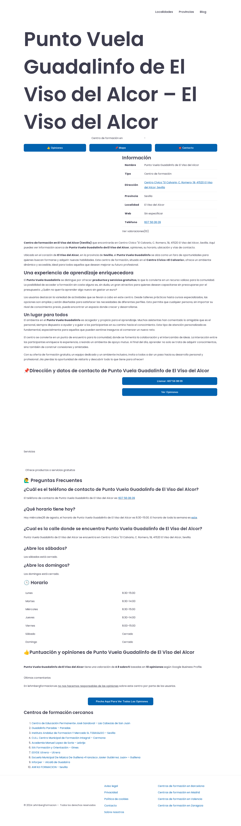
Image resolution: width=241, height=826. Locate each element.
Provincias (186, 12)
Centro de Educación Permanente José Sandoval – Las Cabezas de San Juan (81, 723)
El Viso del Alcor (133, 138)
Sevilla (150, 138)
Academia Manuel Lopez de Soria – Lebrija (58, 743)
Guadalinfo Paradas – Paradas (51, 728)
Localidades (164, 12)
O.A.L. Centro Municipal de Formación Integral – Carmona (68, 738)
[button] (214, 12)
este (194, 517)
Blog (203, 12)
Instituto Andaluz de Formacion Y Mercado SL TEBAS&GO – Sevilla (73, 733)
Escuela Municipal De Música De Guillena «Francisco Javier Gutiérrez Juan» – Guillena (86, 757)
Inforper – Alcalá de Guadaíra (51, 762)
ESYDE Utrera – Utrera (46, 752)
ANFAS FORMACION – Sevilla (50, 767)
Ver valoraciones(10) (135, 231)
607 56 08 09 (126, 498)
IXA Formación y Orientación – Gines (55, 747)
